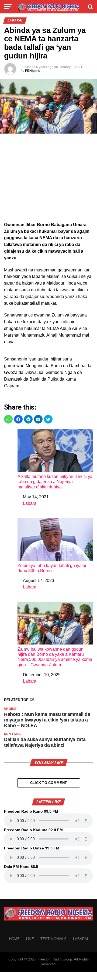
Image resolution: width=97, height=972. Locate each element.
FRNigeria (32, 71)
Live (30, 939)
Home (14, 939)
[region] (48, 179)
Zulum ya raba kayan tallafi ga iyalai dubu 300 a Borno (52, 568)
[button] (8, 419)
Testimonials (53, 939)
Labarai (30, 503)
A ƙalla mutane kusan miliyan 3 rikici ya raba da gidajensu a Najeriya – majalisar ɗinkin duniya (55, 481)
